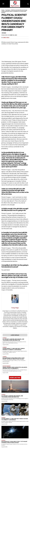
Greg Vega (6, 37)
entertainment (7, 366)
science (4, 337)
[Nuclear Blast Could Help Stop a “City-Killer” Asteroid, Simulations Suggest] (15, 432)
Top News (7, 10)
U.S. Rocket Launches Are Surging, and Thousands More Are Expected (13, 339)
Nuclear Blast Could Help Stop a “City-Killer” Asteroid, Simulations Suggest (14, 358)
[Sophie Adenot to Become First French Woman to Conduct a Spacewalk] (15, 409)
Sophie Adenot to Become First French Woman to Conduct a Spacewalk (14, 349)
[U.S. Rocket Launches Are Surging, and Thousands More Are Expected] (15, 386)
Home (2, 10)
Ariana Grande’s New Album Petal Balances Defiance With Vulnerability (15, 368)
